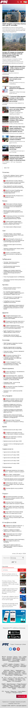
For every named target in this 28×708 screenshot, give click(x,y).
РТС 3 (15, 677)
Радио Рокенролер (15, 686)
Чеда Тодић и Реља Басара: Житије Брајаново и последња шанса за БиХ (13, 512)
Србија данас (6, 259)
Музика (5, 671)
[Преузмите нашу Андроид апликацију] (14, 637)
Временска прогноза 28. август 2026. (13, 441)
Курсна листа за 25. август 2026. (11, 460)
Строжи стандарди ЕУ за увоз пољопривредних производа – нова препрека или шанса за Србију (12, 363)
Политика (5, 172)
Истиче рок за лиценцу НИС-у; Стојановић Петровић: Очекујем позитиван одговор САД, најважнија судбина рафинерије (12, 357)
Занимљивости (20, 670)
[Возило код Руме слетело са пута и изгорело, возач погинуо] (5, 80)
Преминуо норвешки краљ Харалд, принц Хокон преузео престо (14, 249)
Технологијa (12, 671)
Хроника (5, 285)
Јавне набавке (22, 691)
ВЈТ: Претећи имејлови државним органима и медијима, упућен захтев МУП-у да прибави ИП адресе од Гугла (14, 293)
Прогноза (7, 558)
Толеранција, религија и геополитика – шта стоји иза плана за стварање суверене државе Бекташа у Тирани (14, 217)
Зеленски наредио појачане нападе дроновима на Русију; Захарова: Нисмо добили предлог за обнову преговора (13, 400)
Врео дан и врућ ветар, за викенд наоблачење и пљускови (13, 437)
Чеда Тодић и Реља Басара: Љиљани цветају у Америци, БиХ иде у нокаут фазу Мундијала (14, 508)
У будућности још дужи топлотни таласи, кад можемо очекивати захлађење (17, 138)
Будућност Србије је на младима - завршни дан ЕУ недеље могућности (12, 530)
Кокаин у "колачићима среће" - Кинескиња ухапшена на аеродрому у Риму (13, 254)
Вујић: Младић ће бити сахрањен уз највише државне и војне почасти (12, 331)
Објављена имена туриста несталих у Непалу (13, 245)
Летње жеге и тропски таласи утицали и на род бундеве (14, 280)
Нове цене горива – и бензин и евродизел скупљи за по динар (14, 352)
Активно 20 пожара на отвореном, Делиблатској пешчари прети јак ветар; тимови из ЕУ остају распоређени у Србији (13, 54)
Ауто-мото (5, 666)
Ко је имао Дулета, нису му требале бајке (13, 489)
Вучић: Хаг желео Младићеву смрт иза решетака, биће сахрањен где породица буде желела (13, 192)
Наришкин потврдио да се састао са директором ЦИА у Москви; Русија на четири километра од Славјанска (13, 405)
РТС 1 (5, 677)
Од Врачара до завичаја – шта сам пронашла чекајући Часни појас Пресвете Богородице (14, 484)
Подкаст (5, 494)
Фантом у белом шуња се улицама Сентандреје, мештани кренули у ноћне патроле (13, 212)
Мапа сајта (21, 696)
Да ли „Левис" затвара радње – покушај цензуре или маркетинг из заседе (14, 475)
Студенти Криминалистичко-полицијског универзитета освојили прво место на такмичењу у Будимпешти (14, 327)
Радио (4, 684)
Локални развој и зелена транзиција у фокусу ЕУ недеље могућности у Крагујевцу (14, 541)
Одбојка (4, 665)
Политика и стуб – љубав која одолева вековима (13, 391)
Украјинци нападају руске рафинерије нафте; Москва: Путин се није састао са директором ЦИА (13, 411)
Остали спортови (14, 666)
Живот (12, 670)
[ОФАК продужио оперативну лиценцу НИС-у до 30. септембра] (14, 13)
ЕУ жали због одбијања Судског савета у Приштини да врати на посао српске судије (14, 176)
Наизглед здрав (18, 675)
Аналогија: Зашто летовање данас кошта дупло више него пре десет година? (14, 502)
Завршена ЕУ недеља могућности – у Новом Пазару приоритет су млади (14, 526)
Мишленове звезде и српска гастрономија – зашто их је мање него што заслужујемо (14, 479)
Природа (4, 674)
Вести (4, 656)
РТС (3, 691)
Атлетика (23, 665)
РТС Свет (20, 677)
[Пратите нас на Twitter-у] (10, 649)
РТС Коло (11, 680)
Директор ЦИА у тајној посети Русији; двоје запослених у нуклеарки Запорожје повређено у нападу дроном (14, 416)
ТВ (2, 677)
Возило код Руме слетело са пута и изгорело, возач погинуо (16, 79)
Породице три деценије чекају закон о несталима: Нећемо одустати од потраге (17, 109)
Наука (23, 672)
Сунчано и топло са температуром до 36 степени (13, 444)
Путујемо (18, 671)
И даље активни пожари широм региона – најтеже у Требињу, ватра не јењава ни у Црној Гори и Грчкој (13, 223)
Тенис (22, 664)
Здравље (10, 672)
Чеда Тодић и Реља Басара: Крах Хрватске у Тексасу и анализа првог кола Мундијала (14, 517)
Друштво (5, 313)
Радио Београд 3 (7, 685)
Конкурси (8, 692)
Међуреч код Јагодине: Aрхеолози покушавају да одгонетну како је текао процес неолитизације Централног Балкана (13, 272)
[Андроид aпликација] (14, 616)
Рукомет (10, 665)
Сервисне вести (7, 449)
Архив (14, 688)
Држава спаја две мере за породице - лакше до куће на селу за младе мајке (13, 348)
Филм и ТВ (17, 672)
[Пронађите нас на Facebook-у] (14, 649)
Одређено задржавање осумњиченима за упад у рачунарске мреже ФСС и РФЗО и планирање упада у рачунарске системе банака (14, 307)
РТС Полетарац (16, 681)
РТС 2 (10, 677)
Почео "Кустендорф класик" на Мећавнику (14, 276)
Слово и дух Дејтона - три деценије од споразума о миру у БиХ (14, 372)
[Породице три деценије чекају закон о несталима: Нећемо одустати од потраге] (5, 110)
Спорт (6, 664)
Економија (5, 340)
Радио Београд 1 (11, 684)
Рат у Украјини (7, 396)
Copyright (12, 701)
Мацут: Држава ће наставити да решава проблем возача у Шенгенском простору (14, 186)
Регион (4, 201)
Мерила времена (8, 368)
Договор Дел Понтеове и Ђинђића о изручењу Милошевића (13, 387)
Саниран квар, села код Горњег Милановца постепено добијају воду (12, 335)
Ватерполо (16, 665)
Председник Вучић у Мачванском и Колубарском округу (16, 88)
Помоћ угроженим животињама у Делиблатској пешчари (12, 267)
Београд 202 (17, 685)
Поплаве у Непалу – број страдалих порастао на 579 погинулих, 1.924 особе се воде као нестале (13, 235)
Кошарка (16, 664)
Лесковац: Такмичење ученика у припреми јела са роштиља (11, 262)
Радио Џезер (21, 687)
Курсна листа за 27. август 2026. (11, 455)
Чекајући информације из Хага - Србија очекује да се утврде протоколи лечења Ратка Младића (13, 317)
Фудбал (11, 664)
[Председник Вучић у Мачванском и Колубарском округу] (5, 89)
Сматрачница (7, 467)
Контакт (7, 691)
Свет (4, 231)
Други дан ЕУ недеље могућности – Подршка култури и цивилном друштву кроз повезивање (13, 546)
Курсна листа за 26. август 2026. (11, 457)
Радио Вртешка (12, 687)
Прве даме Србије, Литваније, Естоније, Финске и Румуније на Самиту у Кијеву (14, 422)
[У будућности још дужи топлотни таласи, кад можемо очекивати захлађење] (5, 139)
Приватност (5, 701)
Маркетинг (14, 691)
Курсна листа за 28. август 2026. (11, 452)
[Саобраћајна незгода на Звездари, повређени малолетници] (5, 148)
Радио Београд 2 (21, 684)
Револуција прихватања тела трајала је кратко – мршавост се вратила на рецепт (14, 471)
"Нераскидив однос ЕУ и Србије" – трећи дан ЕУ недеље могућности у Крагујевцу (13, 535)
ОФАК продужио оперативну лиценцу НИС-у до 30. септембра (14, 24)
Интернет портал (17, 692)
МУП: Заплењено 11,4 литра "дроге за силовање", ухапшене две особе (13, 297)
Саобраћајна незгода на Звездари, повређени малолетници (15, 147)
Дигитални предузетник (14, 674)
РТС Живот (18, 679)
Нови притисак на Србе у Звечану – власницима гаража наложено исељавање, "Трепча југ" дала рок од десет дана (14, 182)
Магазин (6, 670)
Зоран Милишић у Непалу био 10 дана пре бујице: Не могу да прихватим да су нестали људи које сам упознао (14, 240)
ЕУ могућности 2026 (9, 522)
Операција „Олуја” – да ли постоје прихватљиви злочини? (12, 383)
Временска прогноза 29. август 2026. (13, 429)
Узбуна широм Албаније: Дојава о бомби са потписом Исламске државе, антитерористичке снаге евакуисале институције (13, 205)
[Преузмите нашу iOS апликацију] (14, 632)
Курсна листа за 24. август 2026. (11, 463)
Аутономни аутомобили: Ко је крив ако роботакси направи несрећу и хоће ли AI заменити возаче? (14, 498)
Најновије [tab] (5, 566)
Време (4, 427)
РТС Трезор (18, 680)
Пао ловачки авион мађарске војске (12, 227)
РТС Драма (11, 679)
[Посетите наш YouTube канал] (18, 649)
